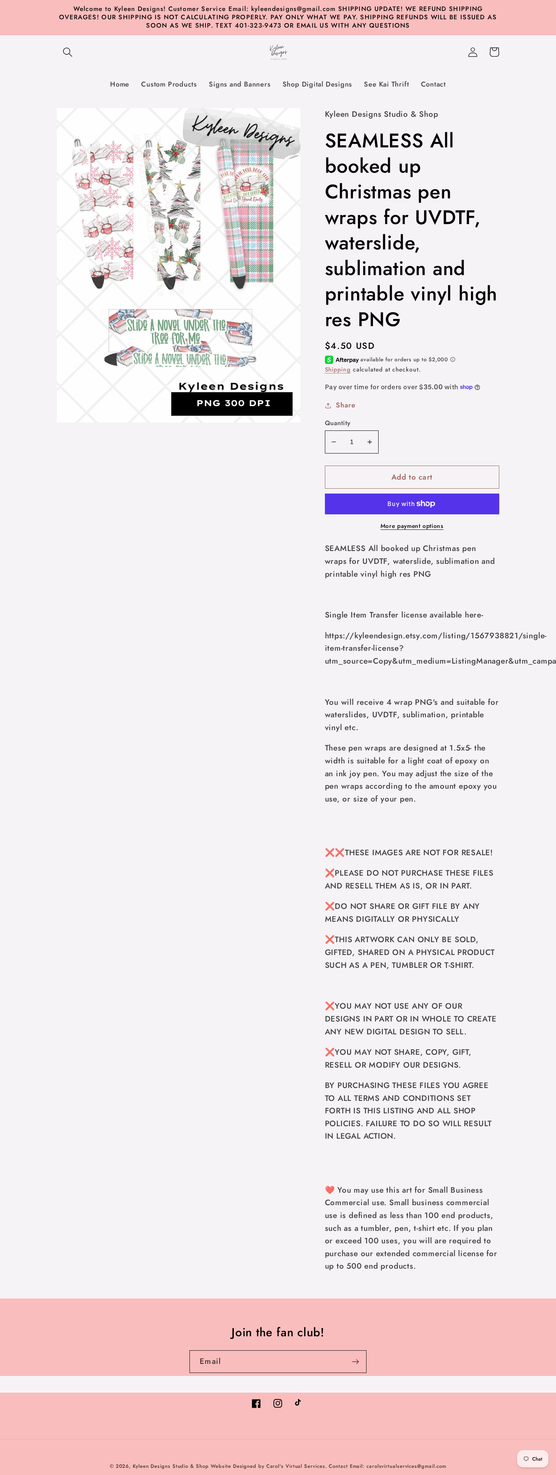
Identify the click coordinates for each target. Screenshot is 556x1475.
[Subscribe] (355, 1361)
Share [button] (345, 405)
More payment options (412, 526)
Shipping (338, 369)
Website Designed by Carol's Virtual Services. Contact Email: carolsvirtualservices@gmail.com (328, 1466)
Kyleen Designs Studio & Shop (170, 1466)
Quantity (338, 423)
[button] (67, 52)
